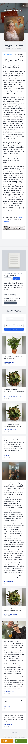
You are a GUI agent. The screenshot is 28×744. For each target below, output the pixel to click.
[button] (14, 345)
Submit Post (14, 329)
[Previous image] (3, 471)
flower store (6, 221)
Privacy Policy (10, 737)
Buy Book (16, 279)
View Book (7, 279)
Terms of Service (18, 737)
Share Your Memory (10, 303)
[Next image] (25, 471)
